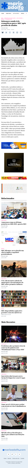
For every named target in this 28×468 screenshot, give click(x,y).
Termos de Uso (15, 458)
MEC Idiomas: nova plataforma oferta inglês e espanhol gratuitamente (12, 252)
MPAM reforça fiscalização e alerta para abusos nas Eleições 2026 (12, 434)
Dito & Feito (16, 13)
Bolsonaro (19, 18)
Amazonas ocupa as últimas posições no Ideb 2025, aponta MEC (14, 223)
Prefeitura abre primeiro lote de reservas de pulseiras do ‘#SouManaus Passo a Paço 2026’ (13, 348)
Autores (9, 458)
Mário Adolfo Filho (6, 314)
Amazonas (8, 13)
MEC (2, 18)
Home (2, 13)
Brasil (22, 13)
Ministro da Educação (10, 18)
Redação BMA (4, 28)
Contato (22, 458)
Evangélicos (9, 19)
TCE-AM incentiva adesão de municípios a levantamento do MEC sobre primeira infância (12, 282)
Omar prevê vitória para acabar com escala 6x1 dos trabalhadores (13, 405)
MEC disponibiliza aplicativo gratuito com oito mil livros (11, 312)
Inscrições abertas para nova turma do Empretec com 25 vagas (13, 377)
